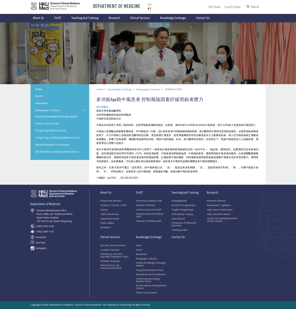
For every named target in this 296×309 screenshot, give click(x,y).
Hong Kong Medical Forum (149, 270)
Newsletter (141, 254)
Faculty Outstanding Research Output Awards (222, 219)
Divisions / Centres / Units (113, 205)
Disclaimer (105, 227)
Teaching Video (179, 230)
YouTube (40, 242)
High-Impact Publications (220, 209)
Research (212, 192)
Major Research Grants (218, 214)
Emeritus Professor (145, 205)
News (139, 245)
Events (139, 249)
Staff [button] (57, 18)
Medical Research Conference (151, 274)
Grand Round (178, 218)
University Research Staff (148, 209)
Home (99, 89)
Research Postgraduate (183, 205)
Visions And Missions (110, 200)
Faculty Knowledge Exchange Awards (151, 264)
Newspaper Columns (148, 89)
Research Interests (216, 200)
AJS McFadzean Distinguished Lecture (151, 287)
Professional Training (182, 214)
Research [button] (114, 18)
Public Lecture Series (146, 292)
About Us (106, 192)
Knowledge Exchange (120, 89)
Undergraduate (179, 200)
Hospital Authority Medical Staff (149, 215)
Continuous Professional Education (183, 224)
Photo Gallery (107, 223)
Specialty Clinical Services (113, 245)
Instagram (41, 248)
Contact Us (178, 237)
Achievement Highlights (219, 205)
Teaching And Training (185, 192)
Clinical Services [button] (140, 18)
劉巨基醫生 (102, 107)
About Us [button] (38, 18)
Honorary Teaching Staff (148, 221)
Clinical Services (110, 237)
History (104, 209)
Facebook (41, 237)
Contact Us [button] (203, 18)
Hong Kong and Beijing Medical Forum (148, 280)
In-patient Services (109, 249)
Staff (139, 192)
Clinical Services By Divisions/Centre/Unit (111, 266)
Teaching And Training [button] (85, 18)
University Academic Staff (149, 200)
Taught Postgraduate (182, 209)
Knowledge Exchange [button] (173, 18)
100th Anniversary (109, 214)
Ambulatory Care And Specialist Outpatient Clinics (114, 255)
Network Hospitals (109, 261)
